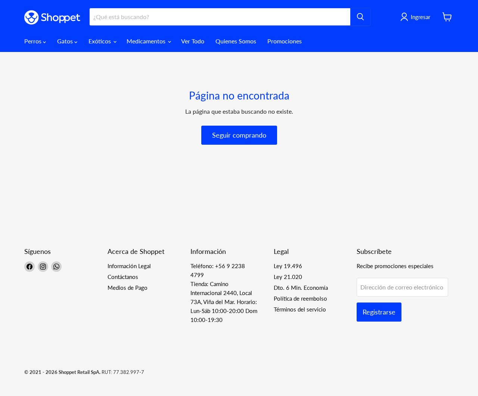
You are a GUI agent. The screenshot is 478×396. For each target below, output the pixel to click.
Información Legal (129, 266)
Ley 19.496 (288, 266)
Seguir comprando (239, 135)
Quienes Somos (235, 40)
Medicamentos (147, 40)
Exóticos (100, 40)
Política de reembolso (300, 298)
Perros (33, 40)
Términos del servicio (300, 309)
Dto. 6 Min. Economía (301, 287)
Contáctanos (123, 276)
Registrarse (379, 312)
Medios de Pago (128, 287)
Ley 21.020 (288, 276)
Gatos (65, 40)
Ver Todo (192, 40)
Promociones (284, 40)
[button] (416, 16)
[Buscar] (360, 16)
